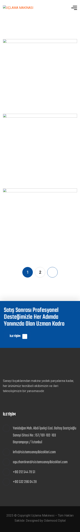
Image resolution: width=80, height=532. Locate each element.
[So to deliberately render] (40, 76)
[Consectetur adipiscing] (40, 225)
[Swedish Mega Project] (40, 151)
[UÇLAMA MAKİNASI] (18, 8)
